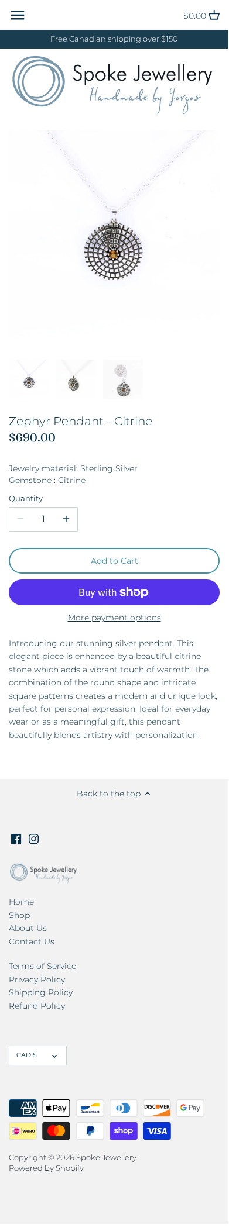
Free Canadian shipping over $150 (114, 39)
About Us (28, 928)
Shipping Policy (41, 992)
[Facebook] (16, 838)
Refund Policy (37, 1006)
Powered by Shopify (46, 1168)
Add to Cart (114, 561)
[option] (29, 379)
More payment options (114, 617)
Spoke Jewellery (106, 1157)
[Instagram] (34, 838)
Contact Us (31, 941)
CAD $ (26, 1055)
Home (21, 901)
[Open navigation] (17, 15)
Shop (19, 915)
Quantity (26, 498)
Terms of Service (42, 966)
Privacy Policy (37, 979)
